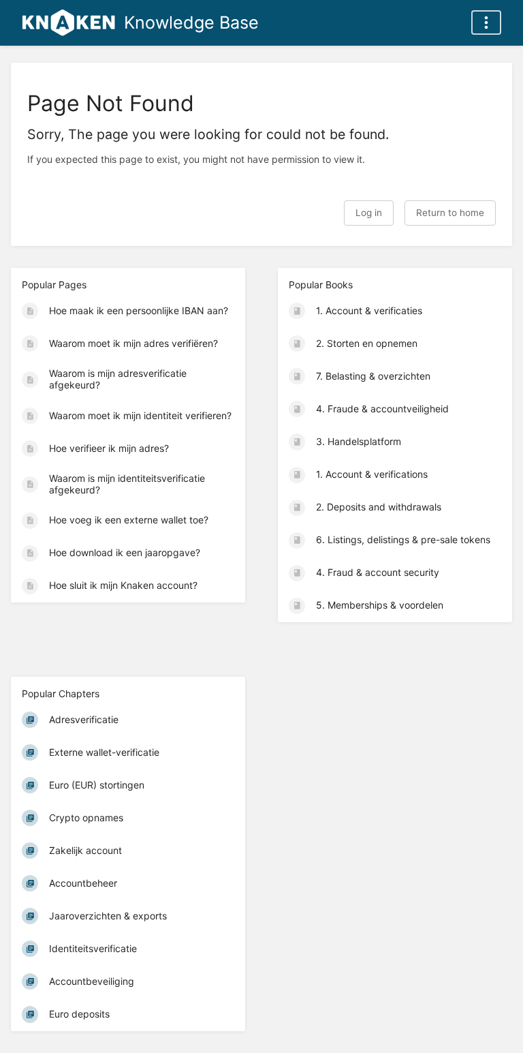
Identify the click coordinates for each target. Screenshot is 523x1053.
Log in (368, 212)
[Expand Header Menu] (486, 22)
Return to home (450, 212)
